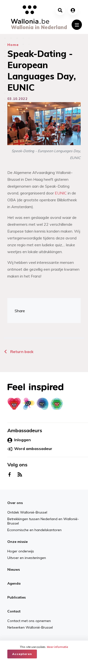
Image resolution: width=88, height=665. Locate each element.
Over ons (15, 503)
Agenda (14, 583)
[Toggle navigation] (77, 25)
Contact (14, 611)
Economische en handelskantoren (34, 530)
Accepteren (22, 654)
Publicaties (16, 597)
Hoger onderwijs (20, 551)
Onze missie (17, 541)
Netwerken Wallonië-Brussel (73, 633)
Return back (21, 351)
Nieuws (13, 569)
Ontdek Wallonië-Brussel (27, 512)
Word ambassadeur (33, 448)
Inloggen (22, 439)
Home (13, 45)
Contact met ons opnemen (41, 633)
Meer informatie (57, 647)
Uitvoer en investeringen (26, 558)
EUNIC (61, 193)
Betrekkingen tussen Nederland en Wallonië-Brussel (43, 521)
